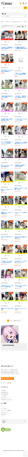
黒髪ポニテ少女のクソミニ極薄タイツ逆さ (21, 189)
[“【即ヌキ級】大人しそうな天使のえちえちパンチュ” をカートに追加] (19, 256)
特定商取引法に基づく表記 (6, 399)
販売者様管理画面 (4, 394)
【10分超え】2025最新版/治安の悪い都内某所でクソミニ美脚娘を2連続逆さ (7, 48)
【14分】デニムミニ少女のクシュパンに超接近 (21, 286)
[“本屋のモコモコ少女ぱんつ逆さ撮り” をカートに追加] (5, 303)
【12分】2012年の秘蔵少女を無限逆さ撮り (21, 237)
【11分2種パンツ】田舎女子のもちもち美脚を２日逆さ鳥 (21, 97)
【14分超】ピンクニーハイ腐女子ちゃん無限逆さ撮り (7, 286)
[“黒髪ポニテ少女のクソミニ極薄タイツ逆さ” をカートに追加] (19, 183)
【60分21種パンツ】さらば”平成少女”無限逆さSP (7, 71)
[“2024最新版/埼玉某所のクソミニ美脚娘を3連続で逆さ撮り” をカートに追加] (19, 42)
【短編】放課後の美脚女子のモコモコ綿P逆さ (7, 97)
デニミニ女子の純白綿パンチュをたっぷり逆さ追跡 (7, 142)
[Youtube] (8, 383)
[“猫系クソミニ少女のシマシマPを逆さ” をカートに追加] (5, 184)
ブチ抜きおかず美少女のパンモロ (7, 237)
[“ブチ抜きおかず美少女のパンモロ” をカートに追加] (5, 231)
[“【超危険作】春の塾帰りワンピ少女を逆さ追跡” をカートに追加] (19, 160)
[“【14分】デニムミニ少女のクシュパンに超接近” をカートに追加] (19, 280)
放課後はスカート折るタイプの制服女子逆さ (7, 213)
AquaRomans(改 (4, 44)
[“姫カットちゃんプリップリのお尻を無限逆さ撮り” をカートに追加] (5, 160)
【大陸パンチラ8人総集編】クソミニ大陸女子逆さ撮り (20, 74)
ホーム (2, 406)
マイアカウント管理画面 (6, 410)
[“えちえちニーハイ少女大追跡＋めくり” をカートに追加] (19, 207)
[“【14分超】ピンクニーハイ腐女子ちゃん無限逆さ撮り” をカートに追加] (5, 280)
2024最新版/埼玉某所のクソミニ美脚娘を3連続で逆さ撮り (21, 48)
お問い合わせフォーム (5, 397)
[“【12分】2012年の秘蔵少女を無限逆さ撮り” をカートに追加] (19, 231)
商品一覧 (4, 13)
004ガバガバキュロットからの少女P (20, 309)
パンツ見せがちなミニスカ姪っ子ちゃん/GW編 (21, 119)
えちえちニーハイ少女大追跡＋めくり (21, 213)
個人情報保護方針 (4, 392)
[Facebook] (1, 383)
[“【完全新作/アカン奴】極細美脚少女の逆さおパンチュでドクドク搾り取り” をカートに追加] (19, 137)
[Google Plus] (6, 383)
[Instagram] (10, 383)
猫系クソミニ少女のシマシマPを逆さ (7, 190)
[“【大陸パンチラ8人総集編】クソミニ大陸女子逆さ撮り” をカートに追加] (19, 68)
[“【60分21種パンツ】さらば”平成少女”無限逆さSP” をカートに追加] (5, 65)
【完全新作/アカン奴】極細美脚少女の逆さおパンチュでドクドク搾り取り (21, 143)
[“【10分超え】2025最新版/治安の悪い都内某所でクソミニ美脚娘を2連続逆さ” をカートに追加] (5, 42)
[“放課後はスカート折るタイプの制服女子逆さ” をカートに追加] (5, 207)
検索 (25, 7)
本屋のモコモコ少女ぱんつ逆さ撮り (7, 309)
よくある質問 (3, 396)
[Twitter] (4, 383)
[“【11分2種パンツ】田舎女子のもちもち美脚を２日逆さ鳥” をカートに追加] (19, 91)
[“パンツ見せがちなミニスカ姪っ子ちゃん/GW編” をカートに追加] (19, 113)
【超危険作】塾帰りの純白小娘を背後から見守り (7, 119)
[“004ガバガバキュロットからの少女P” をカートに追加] (19, 303)
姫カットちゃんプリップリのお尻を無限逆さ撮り (7, 166)
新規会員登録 (3, 414)
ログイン (3, 415)
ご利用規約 (3, 390)
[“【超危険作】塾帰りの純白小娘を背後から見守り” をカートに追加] (5, 113)
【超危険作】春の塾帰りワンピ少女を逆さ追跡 (21, 166)
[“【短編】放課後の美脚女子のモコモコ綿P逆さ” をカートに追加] (5, 91)
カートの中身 (3, 408)
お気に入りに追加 (8, 42)
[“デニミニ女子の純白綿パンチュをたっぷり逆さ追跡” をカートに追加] (5, 136)
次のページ (16, 320)
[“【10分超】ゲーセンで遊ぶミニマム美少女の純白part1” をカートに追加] (5, 256)
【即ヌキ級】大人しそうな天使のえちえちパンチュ (21, 262)
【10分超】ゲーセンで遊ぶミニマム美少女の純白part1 (7, 262)
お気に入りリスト (4, 412)
